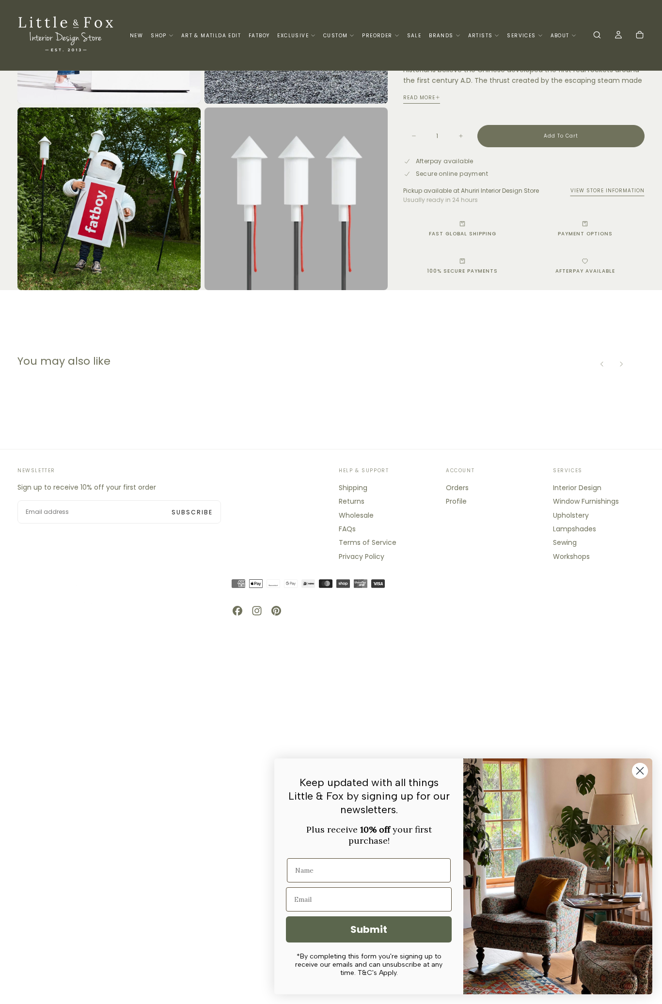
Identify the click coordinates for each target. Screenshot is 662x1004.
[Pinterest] (276, 611)
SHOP (159, 35)
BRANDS (441, 35)
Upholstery (571, 515)
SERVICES (521, 35)
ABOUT (560, 35)
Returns (351, 501)
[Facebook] (237, 611)
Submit (368, 929)
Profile (456, 501)
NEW (136, 35)
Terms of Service (367, 542)
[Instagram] (257, 611)
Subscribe (192, 512)
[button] (597, 36)
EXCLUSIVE (293, 35)
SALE (414, 35)
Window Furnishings (586, 501)
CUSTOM (335, 35)
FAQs (347, 529)
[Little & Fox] (65, 597)
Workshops (571, 556)
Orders (457, 488)
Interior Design (577, 488)
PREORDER (377, 35)
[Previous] (602, 364)
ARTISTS (480, 35)
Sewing (565, 542)
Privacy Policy (361, 556)
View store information (607, 190)
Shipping (353, 488)
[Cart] (640, 36)
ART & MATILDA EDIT (211, 35)
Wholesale (356, 515)
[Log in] (618, 36)
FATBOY (259, 35)
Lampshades (574, 529)
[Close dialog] (639, 770)
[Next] (621, 364)
